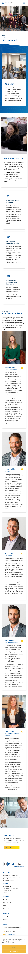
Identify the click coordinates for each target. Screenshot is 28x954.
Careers (5, 920)
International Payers (8, 903)
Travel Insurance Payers (9, 900)
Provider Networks (8, 909)
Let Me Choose (14, 951)
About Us (5, 917)
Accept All (14, 947)
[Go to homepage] (7, 2)
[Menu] (24, 3)
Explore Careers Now (11, 847)
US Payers (6, 906)
